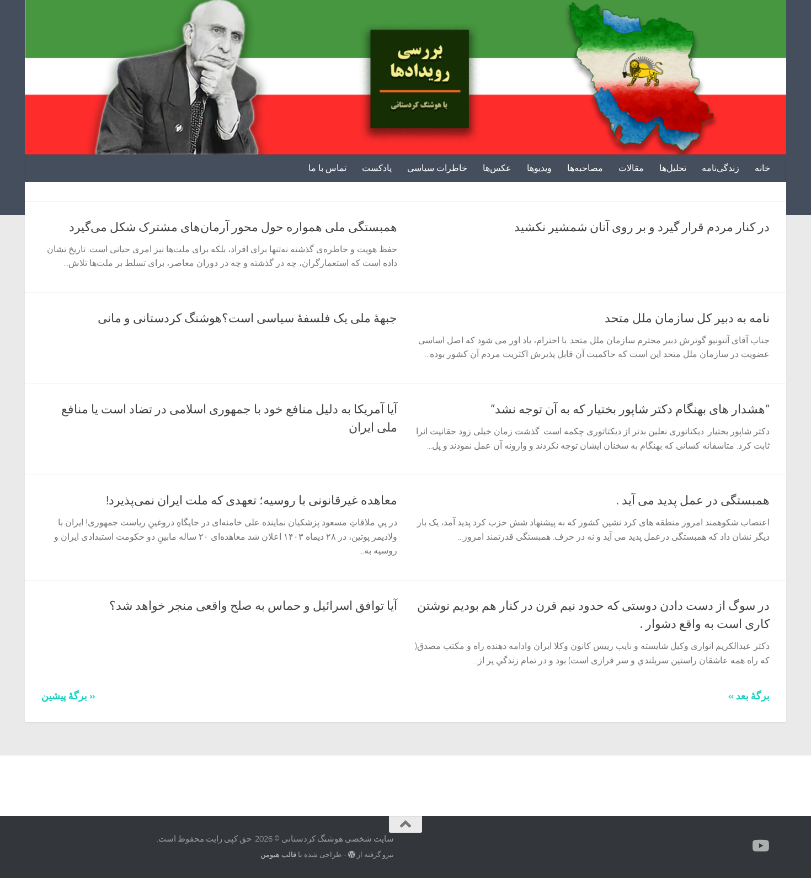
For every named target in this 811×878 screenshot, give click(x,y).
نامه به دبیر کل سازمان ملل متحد (687, 318)
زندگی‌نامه (720, 168)
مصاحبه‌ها (585, 168)
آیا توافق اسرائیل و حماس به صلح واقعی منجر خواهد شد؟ (253, 606)
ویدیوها (539, 168)
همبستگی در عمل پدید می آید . (693, 500)
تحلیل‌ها (672, 168)
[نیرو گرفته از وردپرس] (351, 854)
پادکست (377, 168)
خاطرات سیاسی (437, 168)
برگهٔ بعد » (749, 696)
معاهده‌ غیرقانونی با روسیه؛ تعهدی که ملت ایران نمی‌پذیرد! (251, 500)
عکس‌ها (497, 168)
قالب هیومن (278, 854)
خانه (762, 168)
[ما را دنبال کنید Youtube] (762, 846)
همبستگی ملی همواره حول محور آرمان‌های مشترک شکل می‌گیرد (233, 227)
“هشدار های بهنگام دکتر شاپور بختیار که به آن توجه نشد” (630, 409)
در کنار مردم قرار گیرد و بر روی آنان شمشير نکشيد (642, 227)
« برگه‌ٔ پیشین (68, 696)
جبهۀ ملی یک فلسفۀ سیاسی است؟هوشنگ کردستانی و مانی (247, 318)
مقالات (631, 168)
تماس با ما (327, 168)
